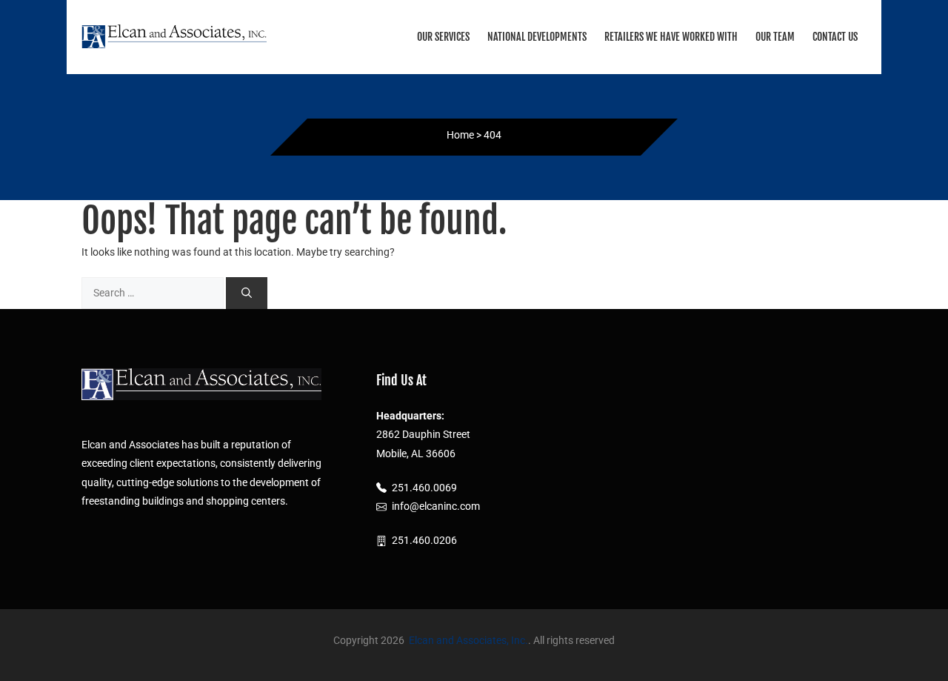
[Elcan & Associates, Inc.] (174, 36)
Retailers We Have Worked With (671, 36)
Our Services (443, 36)
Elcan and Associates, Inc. (468, 640)
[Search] (246, 293)
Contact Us (835, 36)
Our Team (775, 36)
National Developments (537, 36)
